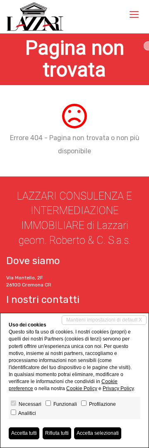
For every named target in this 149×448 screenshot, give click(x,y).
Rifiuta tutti (57, 433)
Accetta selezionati (98, 433)
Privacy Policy (118, 388)
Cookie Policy (81, 388)
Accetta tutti (24, 433)
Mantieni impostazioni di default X (104, 320)
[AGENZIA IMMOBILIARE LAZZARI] (35, 16)
